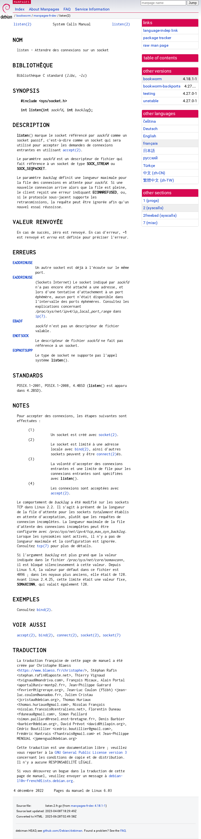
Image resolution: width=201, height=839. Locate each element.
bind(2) (82, 449)
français (150, 143)
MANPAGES (22, 1)
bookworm (23, 15)
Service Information (92, 9)
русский (150, 158)
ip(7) (40, 316)
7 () (150, 222)
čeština (149, 121)
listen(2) (22, 24)
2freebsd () (160, 215)
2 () (153, 208)
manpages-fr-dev (45, 15)
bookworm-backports (161, 86)
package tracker (157, 37)
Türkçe (149, 165)
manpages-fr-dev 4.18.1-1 (88, 805)
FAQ (67, 9)
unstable (150, 100)
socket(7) (112, 635)
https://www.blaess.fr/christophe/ (52, 670)
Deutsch (150, 128)
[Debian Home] (6, 10)
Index (20, 9)
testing (149, 93)
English (149, 136)
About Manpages (44, 9)
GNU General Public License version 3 (90, 752)
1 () (151, 200)
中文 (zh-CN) (154, 173)
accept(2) (72, 150)
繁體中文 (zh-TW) (158, 180)
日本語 (149, 150)
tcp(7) (43, 546)
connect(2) (107, 454)
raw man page (155, 45)
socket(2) (107, 435)
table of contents (160, 57)
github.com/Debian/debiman (63, 830)
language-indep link (160, 30)
